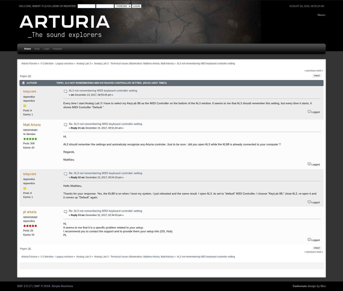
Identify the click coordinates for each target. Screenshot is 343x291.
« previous (310, 70)
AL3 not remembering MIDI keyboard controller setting (103, 90)
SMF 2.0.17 (24, 286)
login (55, 6)
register (70, 6)
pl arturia (29, 212)
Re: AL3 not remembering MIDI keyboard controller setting (105, 123)
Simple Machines (62, 286)
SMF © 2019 (42, 286)
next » (319, 70)
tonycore (29, 91)
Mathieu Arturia (151, 63)
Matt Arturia (167, 63)
